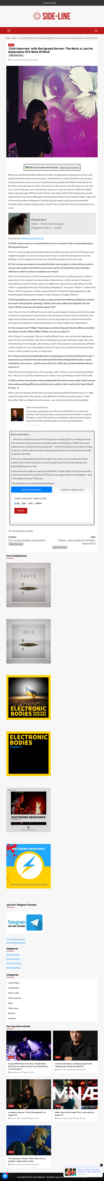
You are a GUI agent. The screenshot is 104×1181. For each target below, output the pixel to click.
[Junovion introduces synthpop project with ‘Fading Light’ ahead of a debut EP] (75, 1046)
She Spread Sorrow (19, 531)
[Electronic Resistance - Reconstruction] (28, 810)
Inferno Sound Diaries (17, 60)
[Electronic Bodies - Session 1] (28, 754)
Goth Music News (13, 963)
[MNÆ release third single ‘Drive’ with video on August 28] (75, 1094)
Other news (13, 1008)
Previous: (27, 539)
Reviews (11, 1013)
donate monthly (31, 490)
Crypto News (13, 988)
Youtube (12, 1018)
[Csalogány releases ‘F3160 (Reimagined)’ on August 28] (28, 1094)
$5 (18, 503)
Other (39, 503)
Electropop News (13, 967)
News (11, 45)
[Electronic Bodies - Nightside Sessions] (28, 697)
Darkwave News (13, 959)
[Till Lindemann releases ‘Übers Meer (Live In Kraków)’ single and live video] (28, 1140)
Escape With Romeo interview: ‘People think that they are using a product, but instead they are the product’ (28, 1066)
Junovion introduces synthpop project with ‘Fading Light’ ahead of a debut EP (73, 1065)
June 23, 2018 (32, 60)
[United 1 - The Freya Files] (28, 585)
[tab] (31, 490)
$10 (24, 503)
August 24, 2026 (28, 1072)
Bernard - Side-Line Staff (64, 1070)
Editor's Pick (13, 993)
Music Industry (14, 998)
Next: (77, 540)
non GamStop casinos (15, 939)
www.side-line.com (33, 425)
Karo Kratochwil (15, 1072)
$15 (31, 503)
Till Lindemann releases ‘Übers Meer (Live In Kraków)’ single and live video (27, 1160)
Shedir (30, 531)
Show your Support (69, 167)
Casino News (13, 983)
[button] (8, 30)
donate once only (72, 490)
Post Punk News (13, 954)
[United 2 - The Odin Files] (28, 641)
